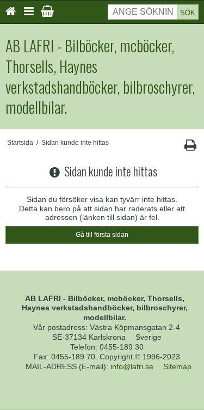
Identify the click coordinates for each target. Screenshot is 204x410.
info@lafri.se (131, 366)
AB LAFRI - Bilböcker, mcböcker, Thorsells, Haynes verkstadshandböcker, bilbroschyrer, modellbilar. (100, 76)
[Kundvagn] (47, 11)
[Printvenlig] (190, 147)
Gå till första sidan (102, 234)
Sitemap (177, 366)
